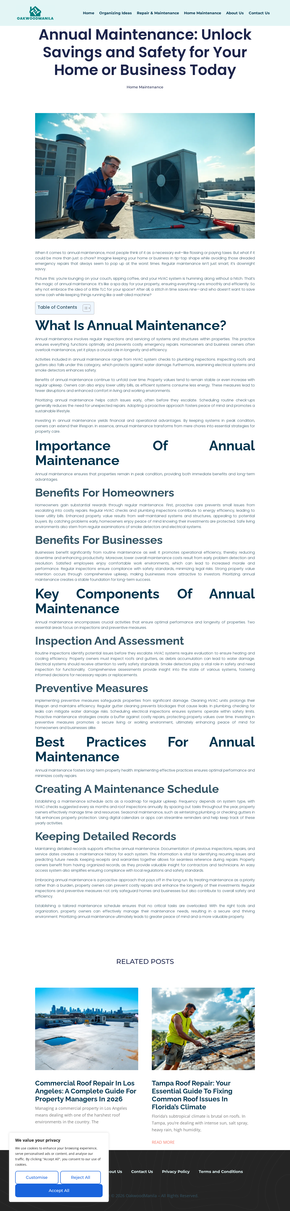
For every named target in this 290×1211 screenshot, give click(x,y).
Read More (163, 1142)
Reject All (80, 1177)
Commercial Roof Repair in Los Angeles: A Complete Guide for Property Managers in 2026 (85, 1091)
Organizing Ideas (115, 13)
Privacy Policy (176, 1171)
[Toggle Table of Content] (84, 308)
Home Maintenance (202, 13)
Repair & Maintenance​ (158, 13)
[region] (59, 1167)
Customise (37, 1177)
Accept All (59, 1190)
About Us (235, 13)
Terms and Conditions (221, 1171)
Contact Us (259, 13)
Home (88, 13)
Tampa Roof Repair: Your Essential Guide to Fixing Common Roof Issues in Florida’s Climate (192, 1095)
